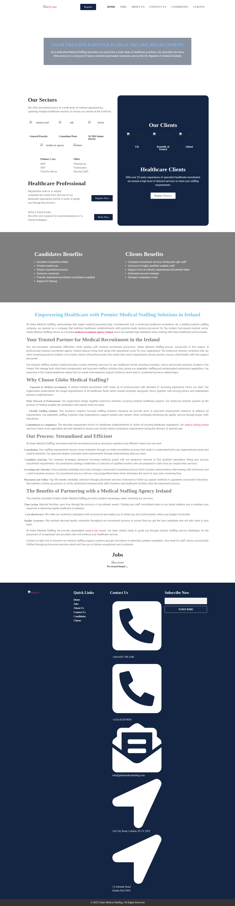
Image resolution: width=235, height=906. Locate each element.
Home (111, 6)
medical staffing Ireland (197, 424)
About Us (138, 6)
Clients (199, 6)
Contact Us (157, 6)
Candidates (179, 6)
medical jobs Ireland (95, 530)
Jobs (123, 6)
